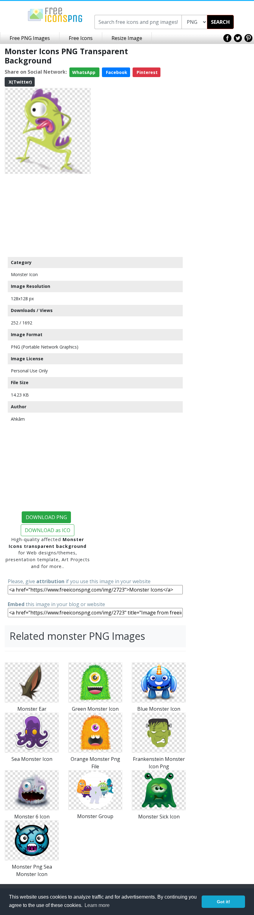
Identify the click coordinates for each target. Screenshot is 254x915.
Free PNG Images (30, 38)
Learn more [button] (97, 905)
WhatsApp (84, 72)
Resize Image (127, 38)
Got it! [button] (223, 901)
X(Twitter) (19, 82)
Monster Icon (24, 274)
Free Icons (81, 38)
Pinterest (146, 72)
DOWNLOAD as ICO (47, 530)
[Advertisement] (48, 215)
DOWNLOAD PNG (46, 517)
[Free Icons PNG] (55, 14)
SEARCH (220, 22)
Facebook (116, 72)
